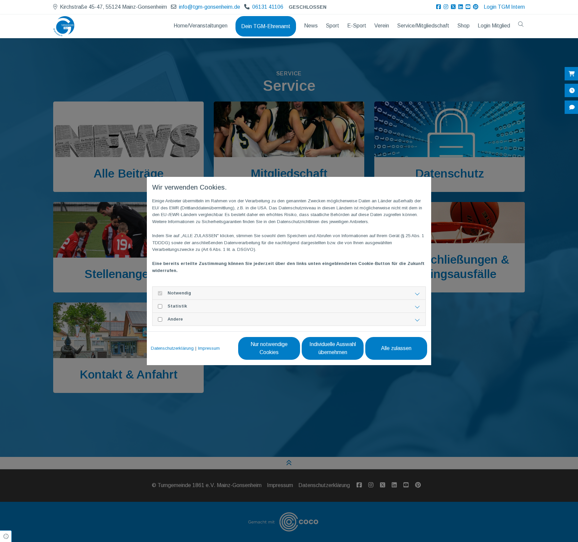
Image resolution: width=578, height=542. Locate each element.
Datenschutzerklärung (172, 348)
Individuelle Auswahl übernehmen (332, 348)
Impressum (209, 348)
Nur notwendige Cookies (269, 348)
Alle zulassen (396, 348)
